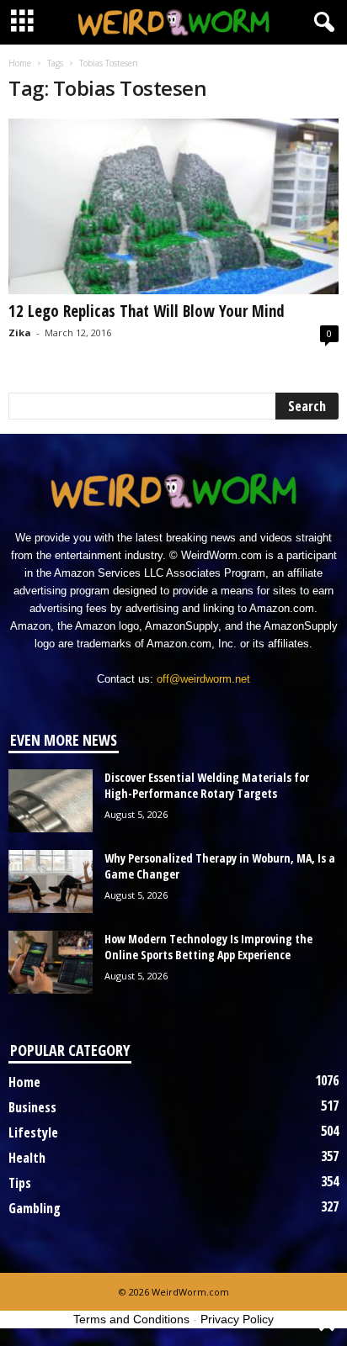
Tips (19, 1183)
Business (32, 1107)
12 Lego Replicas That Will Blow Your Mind (146, 311)
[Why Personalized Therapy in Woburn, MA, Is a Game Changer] (50, 881)
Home (19, 63)
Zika (19, 332)
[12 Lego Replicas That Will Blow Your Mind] (173, 206)
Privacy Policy (237, 1319)
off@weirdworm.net (203, 679)
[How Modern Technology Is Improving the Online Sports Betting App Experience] (50, 962)
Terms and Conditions (131, 1319)
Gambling (34, 1208)
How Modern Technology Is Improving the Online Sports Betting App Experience (208, 947)
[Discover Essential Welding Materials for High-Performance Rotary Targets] (50, 800)
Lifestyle (33, 1132)
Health (26, 1157)
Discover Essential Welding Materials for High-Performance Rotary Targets (206, 785)
